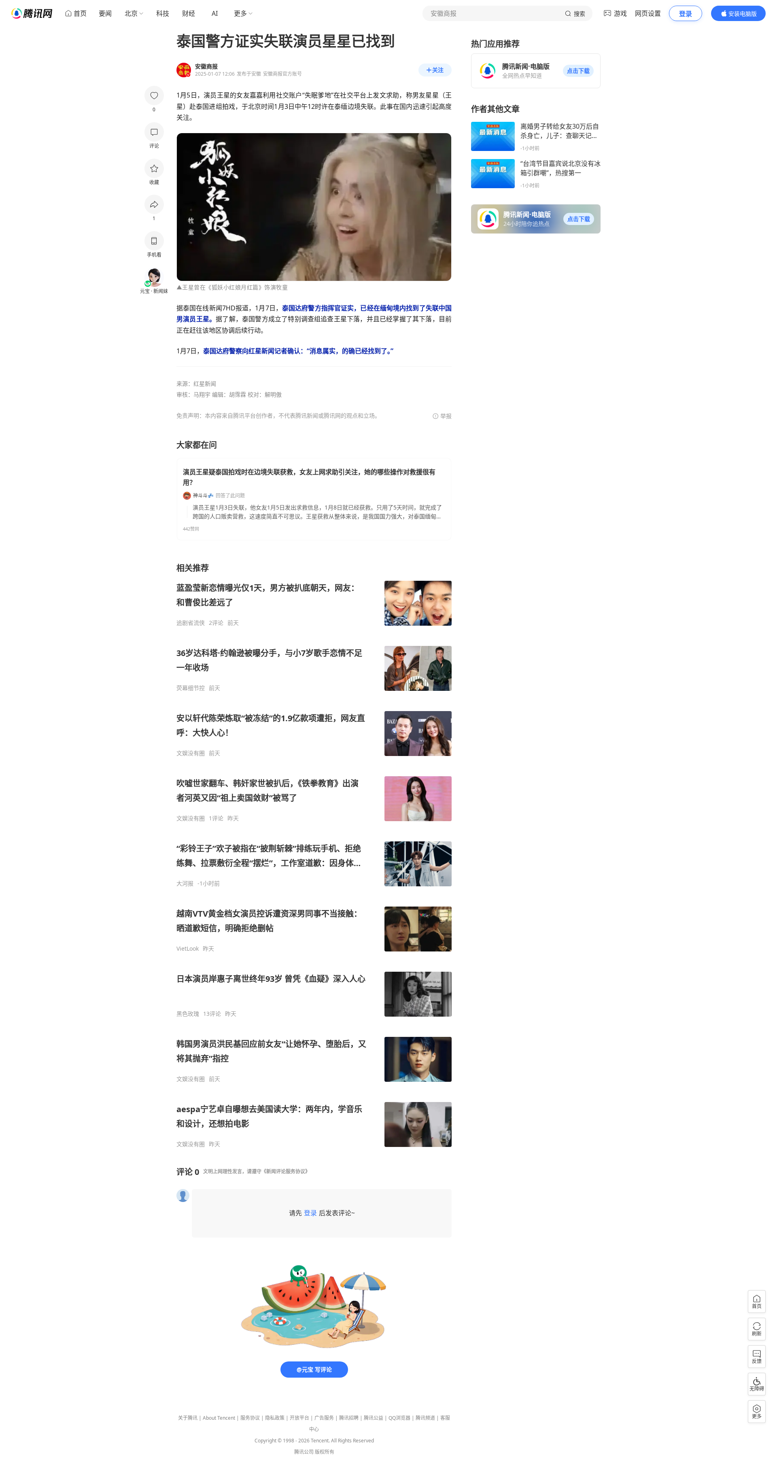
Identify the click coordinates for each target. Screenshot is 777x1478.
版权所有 (324, 1451)
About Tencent (219, 1417)
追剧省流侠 (190, 623)
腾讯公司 (304, 1451)
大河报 (184, 883)
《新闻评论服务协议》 (285, 1171)
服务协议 (250, 1417)
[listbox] (314, 855)
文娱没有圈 (190, 753)
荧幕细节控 (190, 688)
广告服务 (324, 1417)
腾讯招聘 (349, 1417)
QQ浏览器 (399, 1417)
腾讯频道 (425, 1417)
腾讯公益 (373, 1417)
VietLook (187, 948)
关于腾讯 (187, 1417)
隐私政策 (274, 1417)
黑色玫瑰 (187, 1014)
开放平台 (299, 1417)
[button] (578, 71)
